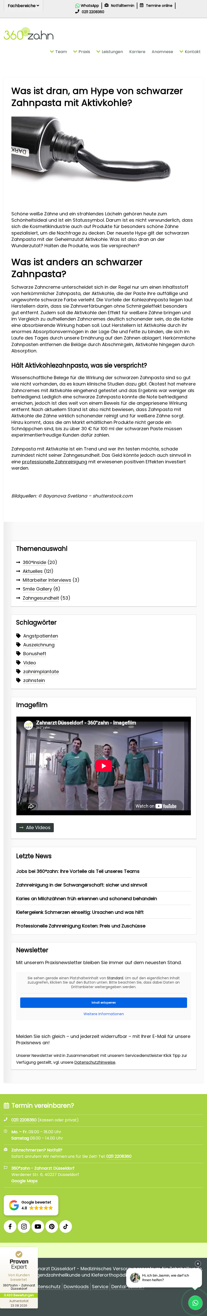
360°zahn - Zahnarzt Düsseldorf (42, 1168)
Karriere (137, 52)
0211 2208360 (119, 1156)
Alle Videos (38, 827)
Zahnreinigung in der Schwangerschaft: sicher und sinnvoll (81, 885)
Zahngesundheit (41, 598)
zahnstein (34, 680)
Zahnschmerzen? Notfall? (36, 1150)
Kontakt (193, 52)
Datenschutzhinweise (94, 1062)
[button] (31, 1205)
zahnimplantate (41, 671)
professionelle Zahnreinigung (54, 462)
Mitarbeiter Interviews (47, 580)
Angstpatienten (40, 636)
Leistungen (112, 52)
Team (61, 52)
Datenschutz (46, 1287)
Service (100, 1287)
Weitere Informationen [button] (104, 1014)
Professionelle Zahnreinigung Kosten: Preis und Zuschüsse (80, 926)
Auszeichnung (39, 645)
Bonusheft (34, 653)
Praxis (84, 52)
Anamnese (162, 52)
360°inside (34, 562)
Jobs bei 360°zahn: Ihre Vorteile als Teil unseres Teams (78, 871)
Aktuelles (33, 571)
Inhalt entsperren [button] (104, 1003)
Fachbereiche (22, 6)
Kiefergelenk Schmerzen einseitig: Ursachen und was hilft (80, 912)
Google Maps (24, 1181)
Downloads (76, 1287)
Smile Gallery (37, 589)
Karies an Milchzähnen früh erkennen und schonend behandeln (86, 898)
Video (29, 663)
